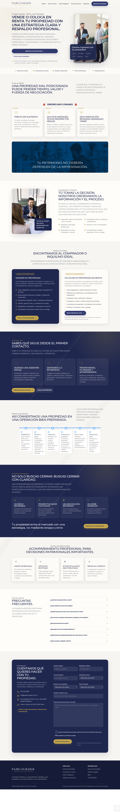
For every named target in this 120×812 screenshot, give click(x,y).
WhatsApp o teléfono (84, 665)
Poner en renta (52, 3)
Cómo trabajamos (64, 3)
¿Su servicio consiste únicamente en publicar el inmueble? (69, 617)
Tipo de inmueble (83, 684)
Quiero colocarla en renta (74, 313)
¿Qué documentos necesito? (59, 623)
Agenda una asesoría (99, 3)
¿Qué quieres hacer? (84, 675)
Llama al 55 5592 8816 (45, 390)
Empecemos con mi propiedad (95, 526)
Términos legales (93, 772)
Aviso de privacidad (94, 769)
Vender (44, 3)
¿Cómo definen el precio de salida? (61, 606)
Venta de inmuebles (69, 769)
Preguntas (86, 3)
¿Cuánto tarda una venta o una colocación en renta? (66, 611)
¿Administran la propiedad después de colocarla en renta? (68, 635)
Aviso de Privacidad (88, 732)
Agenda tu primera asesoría (22, 390)
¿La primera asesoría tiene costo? (61, 600)
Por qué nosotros (76, 3)
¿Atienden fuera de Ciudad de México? (62, 629)
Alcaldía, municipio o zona (61, 693)
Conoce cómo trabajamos (21, 56)
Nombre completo (58, 665)
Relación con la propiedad (60, 684)
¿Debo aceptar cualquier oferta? (60, 641)
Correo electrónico (58, 675)
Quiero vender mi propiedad (25, 318)
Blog (89, 775)
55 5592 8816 (92, 778)
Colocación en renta (69, 772)
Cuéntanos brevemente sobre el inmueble (64, 702)
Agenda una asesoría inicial (33, 51)
